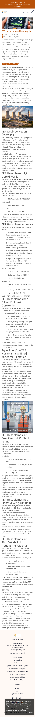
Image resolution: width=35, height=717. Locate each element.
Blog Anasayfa (17, 657)
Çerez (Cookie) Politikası (17, 677)
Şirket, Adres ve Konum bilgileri (17, 666)
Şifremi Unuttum (17, 694)
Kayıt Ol (17, 691)
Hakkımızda (17, 663)
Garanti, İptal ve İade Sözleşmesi (17, 671)
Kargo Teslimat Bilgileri (17, 680)
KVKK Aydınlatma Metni (17, 674)
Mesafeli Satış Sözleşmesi (17, 668)
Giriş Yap (17, 688)
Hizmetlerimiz (17, 660)
